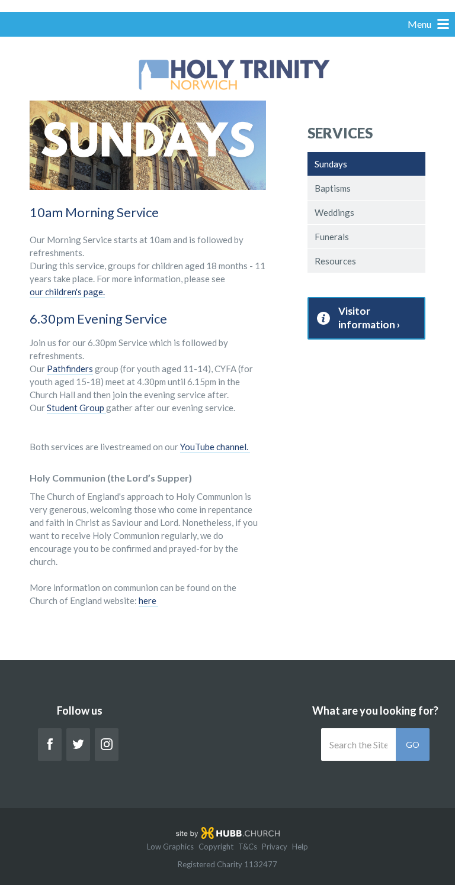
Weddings (334, 212)
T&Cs (247, 846)
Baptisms (333, 188)
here (148, 600)
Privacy (274, 846)
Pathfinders (70, 368)
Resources (335, 261)
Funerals (332, 236)
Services (340, 132)
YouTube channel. (215, 446)
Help (300, 846)
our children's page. (67, 291)
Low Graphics (170, 846)
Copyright (215, 846)
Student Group (75, 407)
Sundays (331, 164)
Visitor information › (369, 318)
